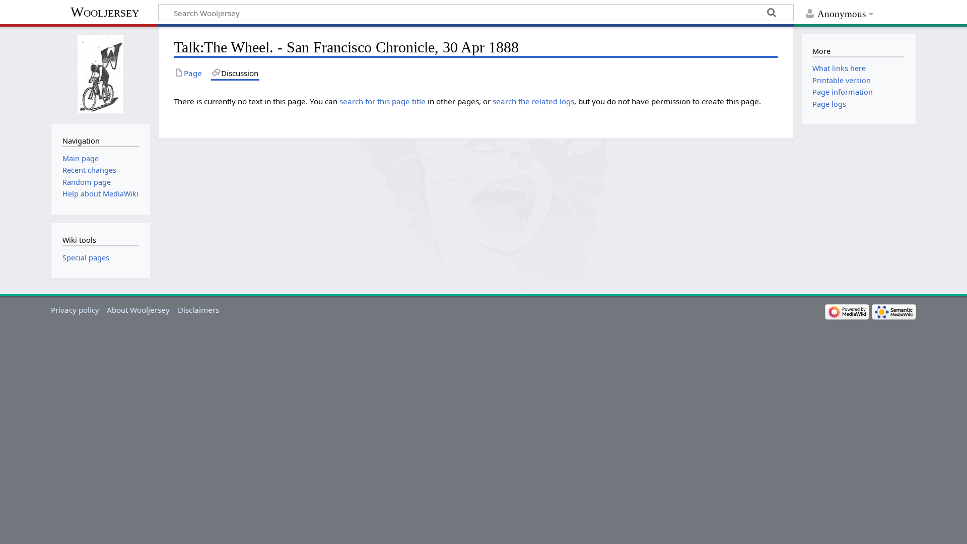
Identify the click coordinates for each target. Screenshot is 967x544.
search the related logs (533, 101)
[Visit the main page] (100, 74)
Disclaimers (198, 310)
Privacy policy (75, 310)
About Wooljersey (138, 310)
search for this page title (382, 101)
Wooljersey (105, 12)
